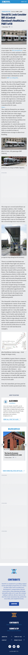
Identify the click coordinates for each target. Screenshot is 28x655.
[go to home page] (6, 2)
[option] (14, 446)
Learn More (14, 604)
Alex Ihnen (5, 27)
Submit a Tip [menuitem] (14, 629)
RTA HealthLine (17, 50)
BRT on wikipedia (12, 78)
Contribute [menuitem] (14, 623)
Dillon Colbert (9, 457)
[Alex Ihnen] (5, 401)
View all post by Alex (11, 419)
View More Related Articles (13, 471)
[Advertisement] (14, 188)
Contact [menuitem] (4, 640)
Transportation (6, 11)
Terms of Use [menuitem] (18, 636)
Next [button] (26, 444)
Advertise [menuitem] (4, 636)
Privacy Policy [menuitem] (18, 640)
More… (3, 107)
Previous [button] (2, 444)
